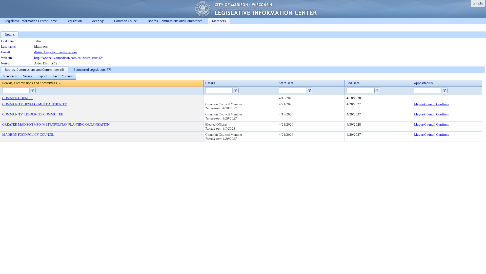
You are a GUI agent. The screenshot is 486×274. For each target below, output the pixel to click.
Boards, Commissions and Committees (29, 83)
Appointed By (423, 83)
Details (210, 83)
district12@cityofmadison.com (55, 52)
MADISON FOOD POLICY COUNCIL (28, 134)
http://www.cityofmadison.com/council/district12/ (68, 58)
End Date (353, 83)
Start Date (286, 83)
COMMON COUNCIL (17, 98)
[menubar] (38, 76)
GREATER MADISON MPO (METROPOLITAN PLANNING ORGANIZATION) (56, 124)
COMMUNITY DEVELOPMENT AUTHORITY (34, 104)
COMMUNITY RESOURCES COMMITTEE (32, 114)
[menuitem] (10, 76)
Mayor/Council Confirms (431, 104)
